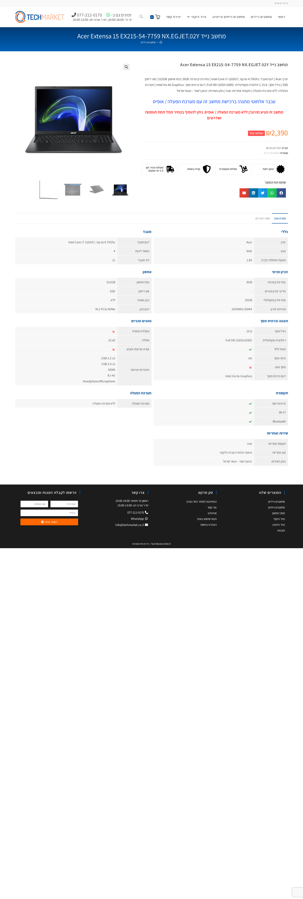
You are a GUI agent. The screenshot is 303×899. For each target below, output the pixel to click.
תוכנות (281, 530)
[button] (126, 67)
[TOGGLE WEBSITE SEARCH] (141, 17)
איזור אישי (282, 3)
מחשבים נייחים (276, 507)
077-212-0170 (135, 512)
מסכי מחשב (278, 513)
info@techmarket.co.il (129, 525)
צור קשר (212, 507)
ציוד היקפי (279, 519)
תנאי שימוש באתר (207, 519)
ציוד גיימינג (278, 525)
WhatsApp (137, 519)
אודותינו (212, 513)
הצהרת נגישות (208, 525)
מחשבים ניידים (148, 42)
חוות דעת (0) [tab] (262, 218)
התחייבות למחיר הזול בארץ (201, 501)
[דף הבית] (161, 42)
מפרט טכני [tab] (280, 218)
